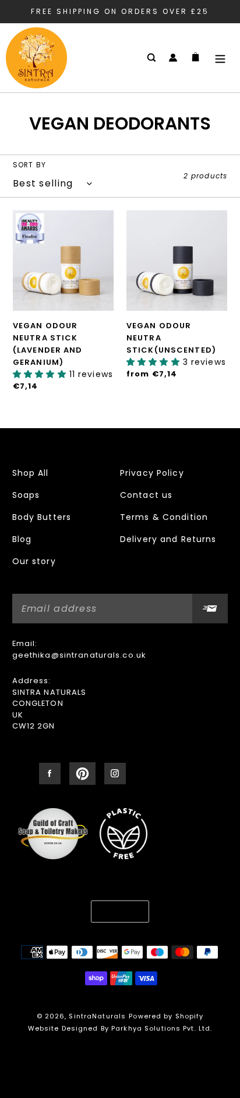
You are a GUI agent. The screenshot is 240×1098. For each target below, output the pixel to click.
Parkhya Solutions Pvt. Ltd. (161, 1028)
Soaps (26, 495)
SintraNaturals (97, 1016)
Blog (21, 539)
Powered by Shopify (166, 1016)
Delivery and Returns (168, 539)
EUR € (116, 911)
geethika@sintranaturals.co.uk (79, 655)
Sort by (29, 165)
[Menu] (220, 58)
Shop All (30, 473)
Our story (34, 561)
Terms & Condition (164, 517)
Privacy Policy (152, 473)
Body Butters (41, 517)
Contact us (146, 495)
